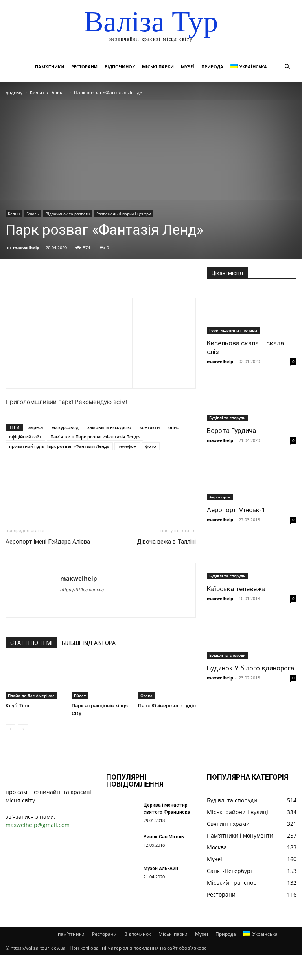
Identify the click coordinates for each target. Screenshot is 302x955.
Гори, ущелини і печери (233, 330)
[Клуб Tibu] (34, 679)
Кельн (37, 92)
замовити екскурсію (109, 427)
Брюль (59, 92)
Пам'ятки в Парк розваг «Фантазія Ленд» (95, 437)
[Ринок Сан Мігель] (122, 844)
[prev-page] (10, 729)
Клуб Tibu (17, 705)
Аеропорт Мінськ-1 (236, 510)
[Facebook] (13, 275)
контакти (150, 427)
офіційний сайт (25, 437)
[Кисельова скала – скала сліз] (251, 311)
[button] (287, 67)
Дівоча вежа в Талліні (166, 541)
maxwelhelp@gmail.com (38, 825)
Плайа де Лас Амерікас (31, 695)
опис (173, 427)
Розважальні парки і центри (123, 213)
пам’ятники (49, 66)
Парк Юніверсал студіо (167, 705)
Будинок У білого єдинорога (250, 668)
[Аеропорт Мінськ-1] (251, 478)
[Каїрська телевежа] (251, 557)
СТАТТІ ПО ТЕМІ (31, 643)
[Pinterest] (49, 275)
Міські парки (158, 66)
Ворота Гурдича (231, 431)
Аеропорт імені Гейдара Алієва (48, 541)
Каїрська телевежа (236, 589)
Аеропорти (220, 497)
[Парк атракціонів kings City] (100, 679)
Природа (212, 66)
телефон (127, 446)
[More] (86, 275)
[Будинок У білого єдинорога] (251, 636)
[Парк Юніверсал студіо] (167, 679)
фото (150, 446)
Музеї (187, 66)
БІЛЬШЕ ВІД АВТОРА (89, 643)
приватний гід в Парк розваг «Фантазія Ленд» (59, 446)
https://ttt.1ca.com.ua (82, 589)
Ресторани (84, 66)
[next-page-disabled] (23, 729)
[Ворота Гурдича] (251, 399)
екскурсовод (65, 427)
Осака (146, 695)
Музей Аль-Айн (161, 868)
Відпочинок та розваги (68, 213)
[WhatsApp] (68, 275)
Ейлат (80, 695)
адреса (35, 427)
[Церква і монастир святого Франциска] (122, 813)
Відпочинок (120, 66)
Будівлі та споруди (227, 417)
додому (14, 92)
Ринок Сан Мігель (164, 837)
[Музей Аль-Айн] (122, 876)
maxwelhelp (26, 247)
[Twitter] (31, 275)
